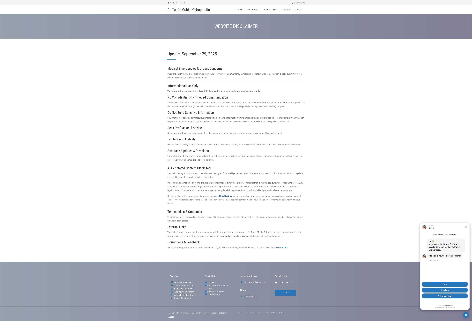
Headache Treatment (183, 288)
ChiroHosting (225, 196)
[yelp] (287, 282)
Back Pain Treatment (183, 282)
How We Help (270, 9)
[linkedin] (292, 282)
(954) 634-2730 (299, 3)
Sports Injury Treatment (185, 295)
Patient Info (252, 9)
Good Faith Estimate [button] (220, 313)
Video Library (213, 294)
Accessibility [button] (174, 313)
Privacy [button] (206, 313)
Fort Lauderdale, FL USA (178, 3)
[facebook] (281, 282)
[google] (276, 282)
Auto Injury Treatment (184, 292)
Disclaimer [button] (196, 313)
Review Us (285, 293)
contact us (282, 247)
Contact (299, 9)
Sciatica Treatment (182, 298)
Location (286, 9)
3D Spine (211, 282)
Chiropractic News (215, 291)
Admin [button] (171, 316)
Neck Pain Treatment (183, 285)
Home (240, 9)
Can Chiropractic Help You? (217, 287)
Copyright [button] (185, 313)
